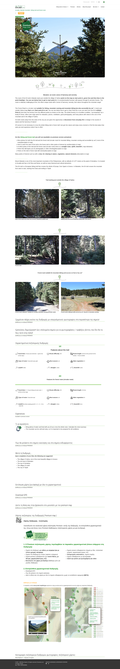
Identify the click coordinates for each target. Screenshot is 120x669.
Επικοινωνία (86, 2)
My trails (95, 7)
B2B (93, 2)
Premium (72, 7)
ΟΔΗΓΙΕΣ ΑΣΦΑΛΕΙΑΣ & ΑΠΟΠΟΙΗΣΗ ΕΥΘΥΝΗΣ (56, 662)
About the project (87, 7)
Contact (102, 7)
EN (99, 2)
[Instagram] (48, 663)
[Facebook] (46, 663)
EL (96, 2)
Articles (79, 7)
